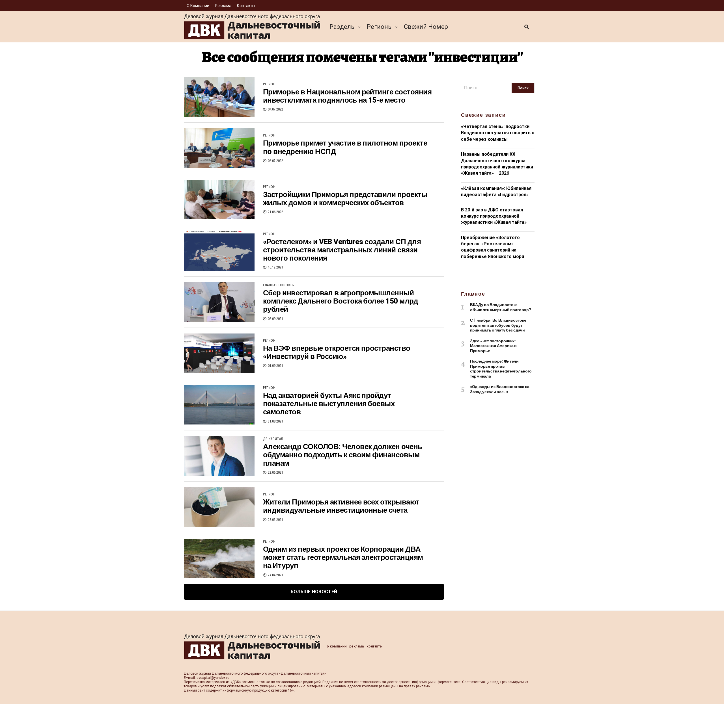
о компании (198, 5)
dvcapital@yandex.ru (213, 678)
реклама (223, 5)
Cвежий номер (426, 26)
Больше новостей (314, 591)
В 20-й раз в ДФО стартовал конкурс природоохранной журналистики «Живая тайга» (494, 216)
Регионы (380, 26)
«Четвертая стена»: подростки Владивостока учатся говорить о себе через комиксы (498, 133)
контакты (246, 5)
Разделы (342, 26)
